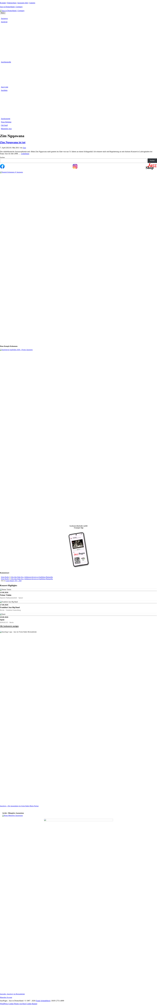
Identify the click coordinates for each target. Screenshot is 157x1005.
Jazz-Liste (4, 87)
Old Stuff (4, 125)
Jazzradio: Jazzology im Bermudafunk (12, 994)
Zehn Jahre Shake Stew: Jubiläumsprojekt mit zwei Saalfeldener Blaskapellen (32, 577)
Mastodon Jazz (6, 129)
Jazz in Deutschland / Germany (11, 7)
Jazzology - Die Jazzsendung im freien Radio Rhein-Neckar (19, 806)
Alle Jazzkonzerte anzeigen (9, 626)
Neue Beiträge (6, 122)
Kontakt (3, 3)
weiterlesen (25, 154)
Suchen (2, 157)
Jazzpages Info (22, 3)
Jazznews (4, 18)
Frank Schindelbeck (43, 1001)
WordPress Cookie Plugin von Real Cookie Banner (18, 1004)
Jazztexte (4, 22)
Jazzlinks (4, 90)
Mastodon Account (6, 997)
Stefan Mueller (5, 577)
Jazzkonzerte (5, 119)
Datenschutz (12, 3)
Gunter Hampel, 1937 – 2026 (13, 581)
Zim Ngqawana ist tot (12, 142)
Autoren (32, 3)
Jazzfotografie (6, 62)
